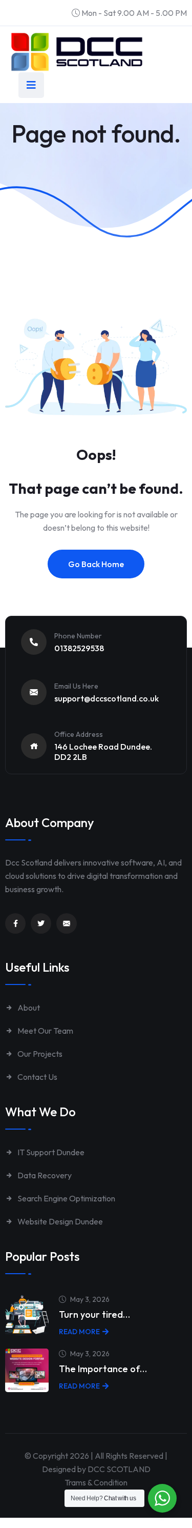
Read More (79, 1331)
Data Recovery (44, 1175)
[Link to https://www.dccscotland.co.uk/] (76, 51)
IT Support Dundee (50, 1152)
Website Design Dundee (59, 1221)
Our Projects (39, 1054)
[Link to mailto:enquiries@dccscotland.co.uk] (66, 923)
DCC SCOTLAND (119, 1469)
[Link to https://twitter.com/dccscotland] (41, 923)
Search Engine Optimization (65, 1198)
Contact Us (36, 1077)
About (28, 1007)
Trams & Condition (96, 1482)
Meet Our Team (44, 1031)
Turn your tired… (94, 1314)
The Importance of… (103, 1369)
